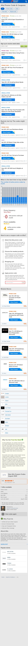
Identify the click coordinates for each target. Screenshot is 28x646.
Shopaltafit (4, 544)
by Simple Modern (6, 306)
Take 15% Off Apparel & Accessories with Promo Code (16, 315)
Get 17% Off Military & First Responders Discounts (15, 333)
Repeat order (13, 11)
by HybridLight (5, 357)
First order (4, 11)
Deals (17, 8)
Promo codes (9, 8)
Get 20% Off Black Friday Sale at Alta (12, 142)
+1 (26, 26)
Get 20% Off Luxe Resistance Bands (12, 129)
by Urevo (4, 373)
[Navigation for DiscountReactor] (2, 1)
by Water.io (4, 389)
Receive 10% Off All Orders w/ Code (12, 34)
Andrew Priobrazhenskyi (12, 508)
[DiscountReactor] (14, 1)
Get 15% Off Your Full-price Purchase (12, 155)
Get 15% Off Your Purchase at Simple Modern (14, 297)
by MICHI (4, 323)
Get (24, 46)
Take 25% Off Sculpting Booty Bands (12, 82)
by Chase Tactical (6, 341)
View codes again (10, 514)
